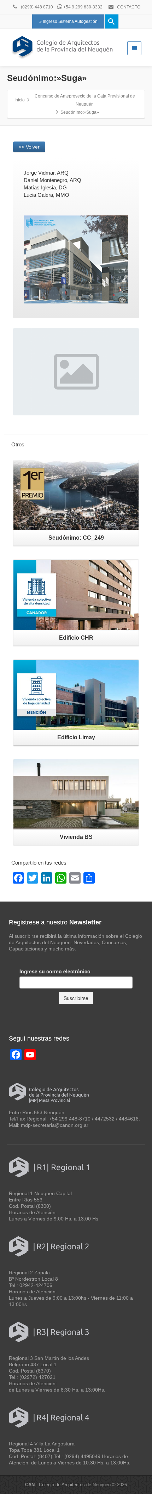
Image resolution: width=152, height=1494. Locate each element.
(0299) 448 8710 (36, 7)
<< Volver (29, 147)
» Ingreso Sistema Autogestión (68, 21)
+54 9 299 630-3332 (82, 7)
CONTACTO (128, 7)
